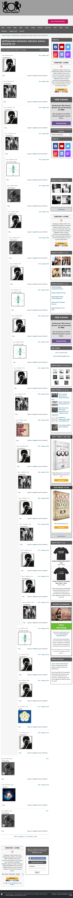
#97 (40, 185)
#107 (39, 446)
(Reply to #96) (45, 185)
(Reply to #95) (45, 159)
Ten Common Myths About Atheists (65, 426)
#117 (39, 706)
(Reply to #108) (45, 498)
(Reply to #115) (45, 680)
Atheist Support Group (59, 293)
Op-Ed (26, 27)
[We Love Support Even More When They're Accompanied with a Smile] (56, 192)
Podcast (40, 27)
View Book (61, 480)
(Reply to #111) (45, 576)
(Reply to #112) (45, 602)
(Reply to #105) (45, 420)
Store (55, 27)
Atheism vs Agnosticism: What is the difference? (64, 419)
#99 (40, 237)
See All (66, 180)
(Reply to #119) (45, 784)
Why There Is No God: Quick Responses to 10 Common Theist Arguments (60, 411)
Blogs (15, 27)
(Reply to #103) (45, 368)
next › (32, 836)
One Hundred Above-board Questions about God (60, 396)
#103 (39, 342)
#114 (39, 628)
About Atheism (56, 390)
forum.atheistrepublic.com (61, 356)
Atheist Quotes (56, 365)
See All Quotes (66, 365)
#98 (40, 211)
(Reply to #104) (45, 394)
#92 (40, 55)
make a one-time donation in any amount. (13, 883)
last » (35, 836)
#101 (39, 290)
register (8, 49)
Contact (22, 31)
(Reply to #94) (45, 133)
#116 (39, 680)
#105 (39, 394)
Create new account (37, 862)
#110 (39, 524)
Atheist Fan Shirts (57, 252)
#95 (40, 133)
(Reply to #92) (45, 81)
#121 (47, 810)
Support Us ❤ (13, 31)
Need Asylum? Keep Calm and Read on (57, 297)
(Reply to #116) (45, 706)
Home (3, 27)
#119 (47, 758)
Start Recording (61, 626)
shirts (53, 665)
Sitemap (54, 894)
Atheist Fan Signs (57, 180)
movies (60, 665)
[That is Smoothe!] (56, 204)
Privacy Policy (70, 894)
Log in (3, 49)
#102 (39, 316)
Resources (48, 27)
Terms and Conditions (62, 894)
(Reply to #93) (45, 107)
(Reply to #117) (45, 732)
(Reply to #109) (45, 524)
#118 (39, 732)
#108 (39, 472)
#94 (40, 107)
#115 (39, 654)
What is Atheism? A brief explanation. (64, 403)
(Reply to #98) (45, 237)
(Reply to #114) (45, 654)
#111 (39, 550)
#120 (39, 784)
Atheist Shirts (55, 542)
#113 (39, 602)
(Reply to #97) (45, 211)
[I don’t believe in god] (66, 204)
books (66, 663)
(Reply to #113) (45, 628)
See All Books (61, 536)
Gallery (33, 27)
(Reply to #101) (45, 316)
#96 (40, 159)
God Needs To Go (61, 487)
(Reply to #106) (45, 446)
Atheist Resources (57, 284)
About (67, 27)
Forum (9, 27)
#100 (39, 263)
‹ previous (21, 836)
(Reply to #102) (45, 342)
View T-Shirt (61, 564)
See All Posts (66, 390)
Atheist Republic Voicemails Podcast (57, 288)
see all (66, 284)
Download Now (61, 123)
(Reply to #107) (45, 472)
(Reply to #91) (45, 55)
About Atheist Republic (58, 21)
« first (15, 836)
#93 (40, 81)
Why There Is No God (61, 437)
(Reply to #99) (45, 263)
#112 (39, 576)
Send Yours (61, 209)
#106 (39, 420)
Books (61, 27)
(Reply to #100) (45, 290)
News (20, 27)
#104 (39, 368)
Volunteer (4, 31)
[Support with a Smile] (66, 192)
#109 (39, 498)
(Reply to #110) (45, 550)
